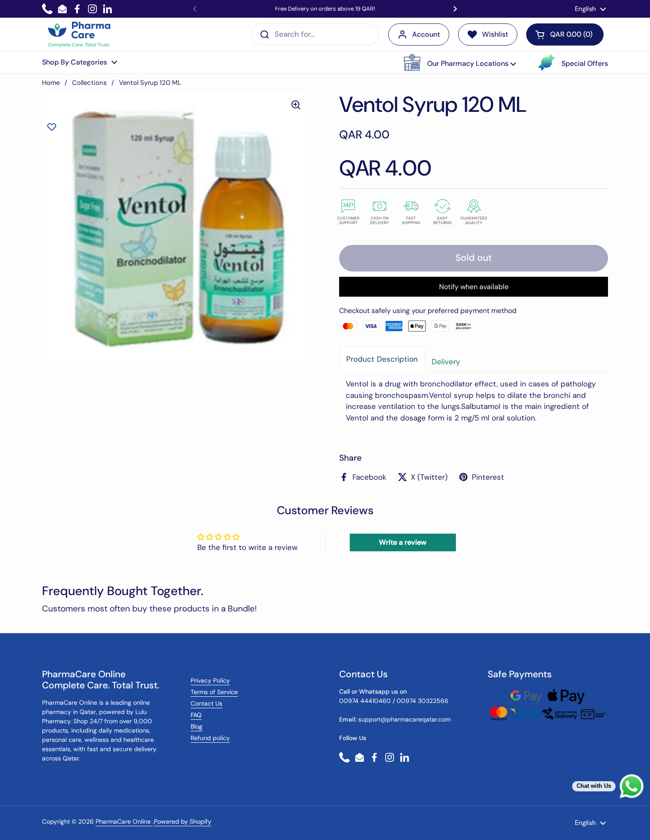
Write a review (402, 542)
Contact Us (206, 703)
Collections (89, 82)
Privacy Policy (210, 680)
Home (51, 82)
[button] (460, 62)
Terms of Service (214, 692)
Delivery (446, 362)
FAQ (196, 715)
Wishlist (495, 34)
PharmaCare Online (124, 821)
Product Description (382, 359)
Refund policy (210, 738)
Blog (197, 726)
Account (426, 34)
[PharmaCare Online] (80, 34)
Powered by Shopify (182, 821)
